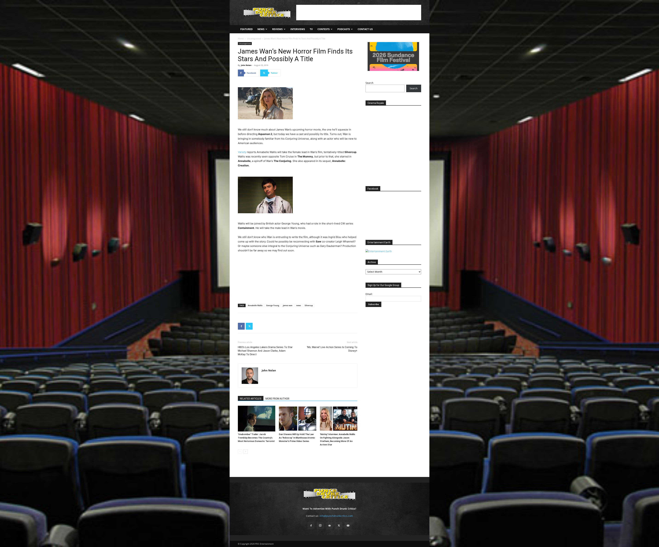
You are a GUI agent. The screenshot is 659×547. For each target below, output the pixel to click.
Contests (323, 29)
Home (241, 38)
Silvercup (309, 305)
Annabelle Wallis (255, 305)
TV (311, 29)
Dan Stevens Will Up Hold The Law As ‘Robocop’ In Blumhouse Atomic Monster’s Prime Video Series (297, 437)
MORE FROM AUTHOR (277, 398)
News (260, 29)
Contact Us (365, 29)
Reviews (277, 29)
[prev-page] (240, 451)
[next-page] (245, 451)
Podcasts (343, 29)
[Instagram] (320, 525)
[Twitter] (249, 326)
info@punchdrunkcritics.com (336, 515)
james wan (287, 305)
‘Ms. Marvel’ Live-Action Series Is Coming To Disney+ (332, 349)
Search (369, 82)
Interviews (297, 29)
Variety (242, 152)
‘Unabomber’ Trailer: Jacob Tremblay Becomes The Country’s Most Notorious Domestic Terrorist (256, 437)
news (298, 305)
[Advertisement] (358, 12)
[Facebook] (241, 326)
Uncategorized (254, 38)
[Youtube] (348, 525)
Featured (246, 29)
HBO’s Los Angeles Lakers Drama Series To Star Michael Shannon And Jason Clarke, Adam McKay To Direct (265, 351)
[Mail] (329, 525)
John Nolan (246, 65)
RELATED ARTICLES (250, 398)
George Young (272, 305)
